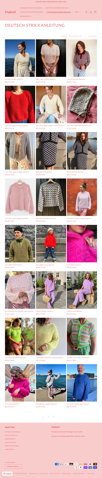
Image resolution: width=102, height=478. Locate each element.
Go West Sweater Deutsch (14, 79)
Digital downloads (12, 446)
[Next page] (59, 417)
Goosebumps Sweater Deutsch (46, 404)
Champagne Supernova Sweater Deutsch (49, 358)
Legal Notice (9, 449)
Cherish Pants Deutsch (74, 311)
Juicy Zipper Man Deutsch (13, 265)
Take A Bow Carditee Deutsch (45, 79)
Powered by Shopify (21, 473)
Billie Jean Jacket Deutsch (75, 172)
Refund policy (10, 439)
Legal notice (91, 473)
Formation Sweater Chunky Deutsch (79, 218)
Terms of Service (11, 435)
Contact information (79, 473)
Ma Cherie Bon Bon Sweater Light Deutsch (19, 311)
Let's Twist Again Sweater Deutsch (16, 218)
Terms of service (55, 473)
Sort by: (64, 36)
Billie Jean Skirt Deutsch (44, 172)
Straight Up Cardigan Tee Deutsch (78, 358)
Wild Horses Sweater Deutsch (46, 218)
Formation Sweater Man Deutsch (78, 404)
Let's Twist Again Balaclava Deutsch (79, 126)
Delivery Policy (10, 442)
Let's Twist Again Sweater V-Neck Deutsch (50, 126)
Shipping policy (66, 473)
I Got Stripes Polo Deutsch (76, 79)
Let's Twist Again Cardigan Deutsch (17, 172)
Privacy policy (43, 473)
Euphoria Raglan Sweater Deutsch (16, 126)
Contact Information (12, 432)
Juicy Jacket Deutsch (12, 404)
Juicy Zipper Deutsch (74, 265)
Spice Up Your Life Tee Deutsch (15, 358)
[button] (32, 8)
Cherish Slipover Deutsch (44, 311)
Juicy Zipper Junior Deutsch (45, 265)
